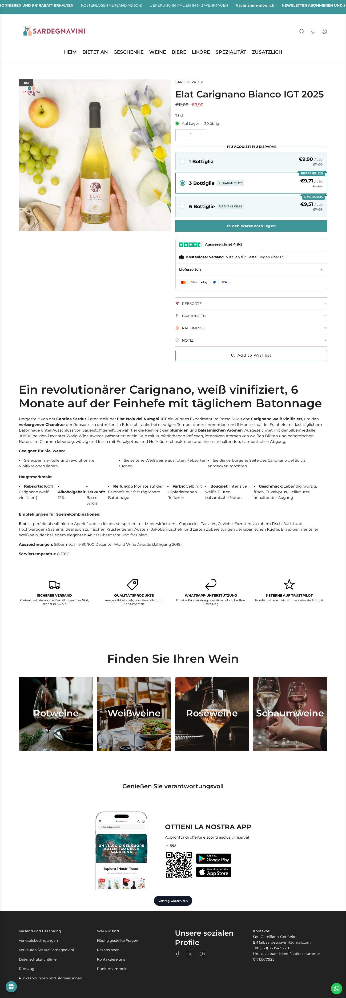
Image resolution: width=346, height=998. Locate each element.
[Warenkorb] (313, 31)
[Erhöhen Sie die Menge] (200, 135)
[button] (251, 161)
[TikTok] (202, 954)
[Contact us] (336, 988)
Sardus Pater (189, 82)
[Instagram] (190, 954)
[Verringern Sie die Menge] (181, 135)
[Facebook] (177, 954)
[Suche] (301, 31)
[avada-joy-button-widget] (11, 986)
